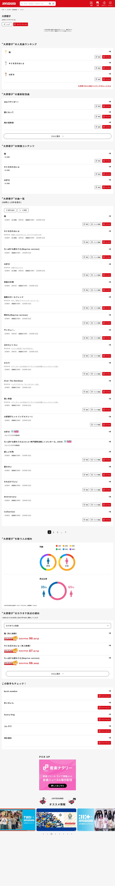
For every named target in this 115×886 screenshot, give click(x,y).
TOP (3, 9)
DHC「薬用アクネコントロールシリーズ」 (25, 300)
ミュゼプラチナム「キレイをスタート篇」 (25, 384)
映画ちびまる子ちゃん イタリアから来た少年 (26, 235)
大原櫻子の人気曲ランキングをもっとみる (94, 86)
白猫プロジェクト (17, 267)
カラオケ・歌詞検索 (12, 9)
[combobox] (23, 210)
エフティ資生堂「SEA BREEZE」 (22, 348)
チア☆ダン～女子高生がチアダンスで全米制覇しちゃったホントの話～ (35, 366)
